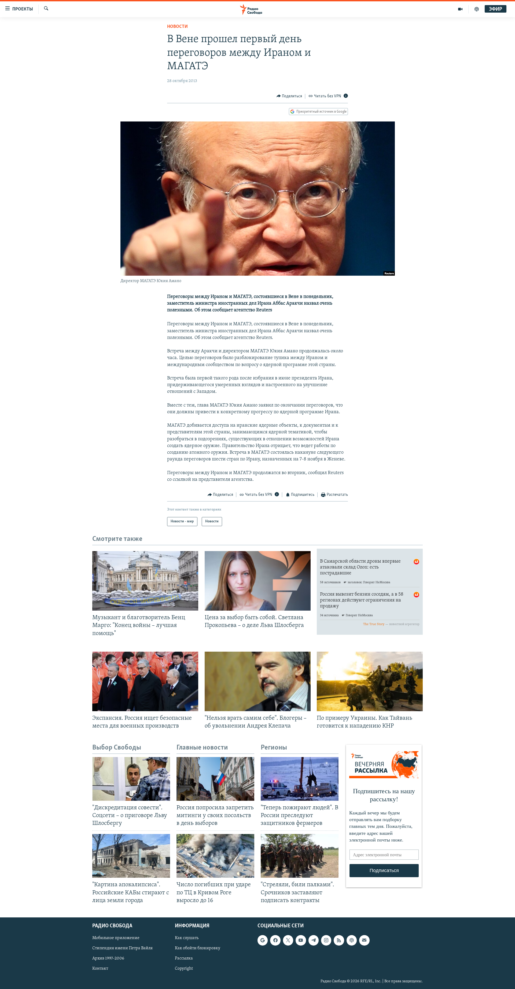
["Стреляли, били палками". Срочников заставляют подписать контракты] (300, 856)
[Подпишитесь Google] (263, 940)
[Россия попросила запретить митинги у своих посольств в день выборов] (215, 779)
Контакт (100, 968)
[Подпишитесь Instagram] (326, 940)
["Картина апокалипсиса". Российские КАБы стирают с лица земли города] (131, 856)
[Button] (289, 96)
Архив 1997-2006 (108, 958)
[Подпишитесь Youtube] (301, 940)
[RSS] (339, 940)
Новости (177, 26)
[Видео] (460, 9)
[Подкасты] (352, 940)
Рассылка (184, 958)
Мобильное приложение (115, 938)
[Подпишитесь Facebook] (275, 940)
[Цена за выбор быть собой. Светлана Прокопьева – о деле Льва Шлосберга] (258, 581)
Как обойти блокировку (197, 948)
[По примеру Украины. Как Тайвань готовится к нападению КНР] (370, 681)
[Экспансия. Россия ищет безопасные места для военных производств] (145, 681)
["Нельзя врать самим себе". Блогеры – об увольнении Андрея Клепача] (258, 681)
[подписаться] (364, 940)
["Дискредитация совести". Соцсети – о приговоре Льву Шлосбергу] (131, 779)
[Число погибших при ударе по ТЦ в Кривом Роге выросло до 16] (215, 856)
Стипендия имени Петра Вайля (122, 948)
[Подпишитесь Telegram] (313, 940)
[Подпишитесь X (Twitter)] (288, 940)
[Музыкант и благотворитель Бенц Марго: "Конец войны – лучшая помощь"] (145, 581)
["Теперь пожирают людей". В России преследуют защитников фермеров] (300, 779)
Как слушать (186, 938)
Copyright (184, 968)
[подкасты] (477, 9)
